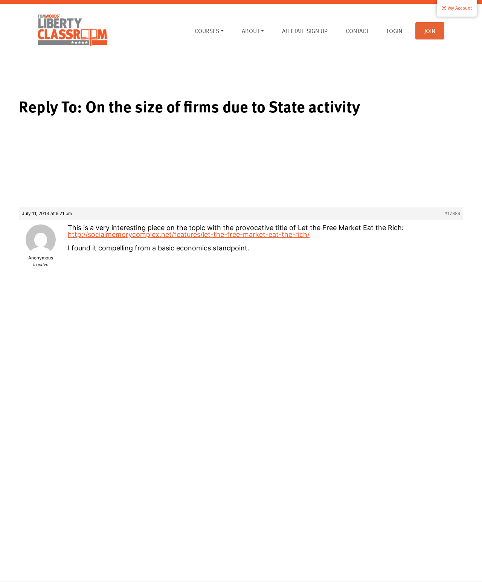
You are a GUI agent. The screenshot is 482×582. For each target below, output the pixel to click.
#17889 (452, 213)
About (250, 30)
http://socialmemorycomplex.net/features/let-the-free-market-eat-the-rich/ (189, 234)
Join (429, 30)
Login (394, 30)
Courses (207, 30)
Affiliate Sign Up (305, 30)
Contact (357, 30)
